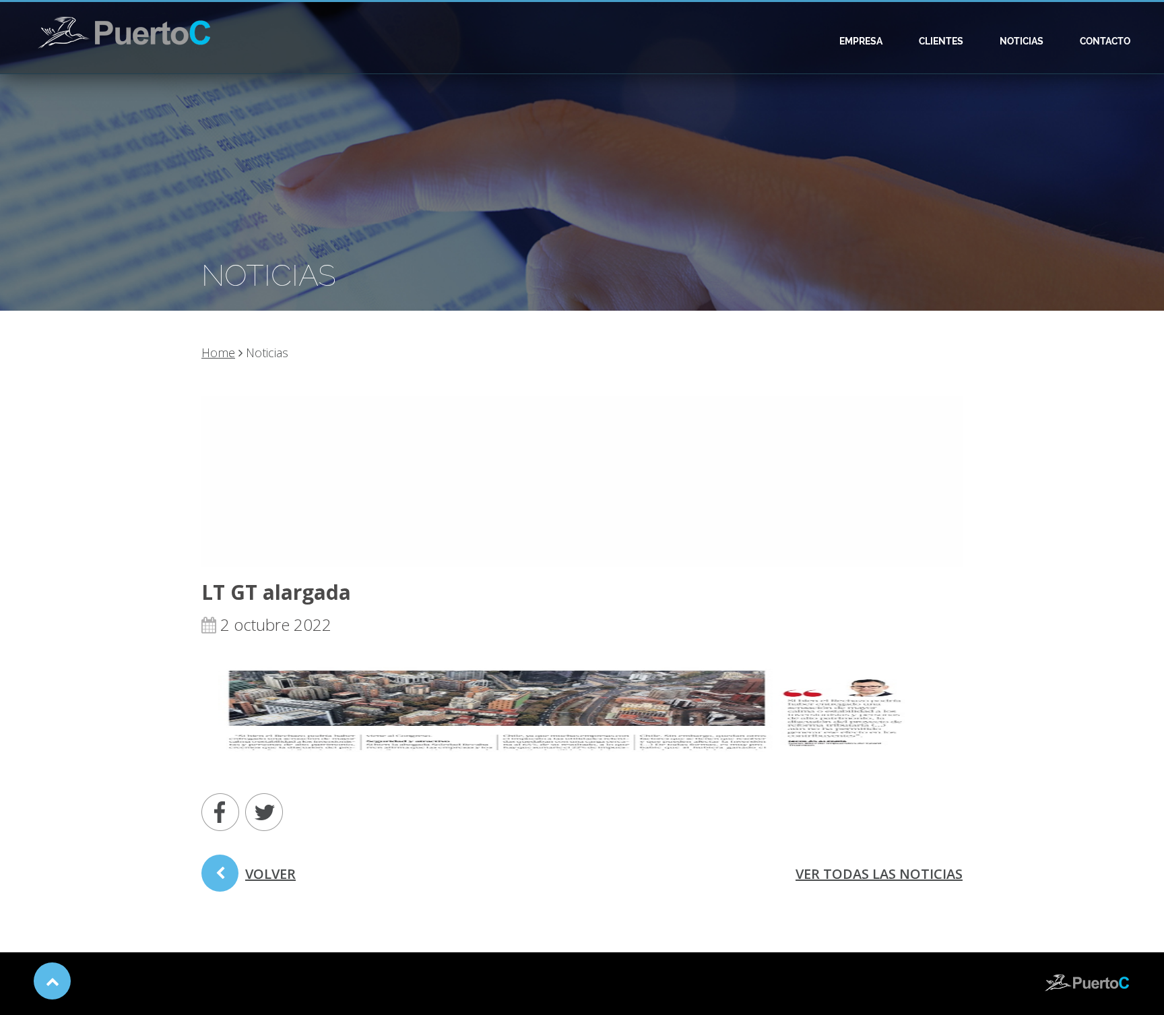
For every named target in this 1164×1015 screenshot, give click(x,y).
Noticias (1021, 41)
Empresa (860, 41)
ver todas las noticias (879, 874)
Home (218, 352)
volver (270, 874)
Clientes (941, 41)
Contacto (1105, 41)
